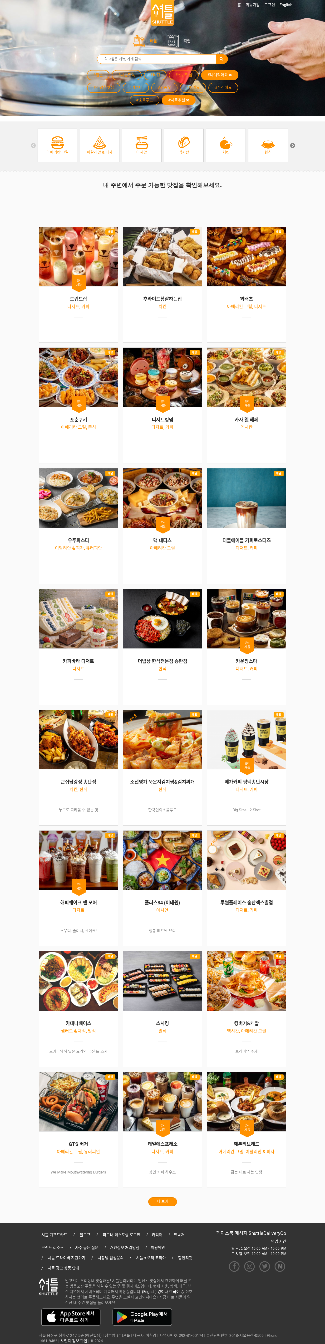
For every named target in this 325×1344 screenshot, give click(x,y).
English (286, 5)
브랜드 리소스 (52, 1247)
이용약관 (158, 1247)
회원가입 (253, 5)
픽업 (187, 41)
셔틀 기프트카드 (54, 1235)
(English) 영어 (153, 1291)
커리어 (157, 1235)
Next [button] (292, 145)
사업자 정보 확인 (73, 1341)
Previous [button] (32, 145)
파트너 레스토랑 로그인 (121, 1235)
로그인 (269, 5)
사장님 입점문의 (111, 1258)
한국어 (174, 1291)
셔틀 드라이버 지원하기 (66, 1258)
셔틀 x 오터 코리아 (151, 1258)
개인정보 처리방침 (124, 1247)
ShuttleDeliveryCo (267, 1233)
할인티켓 (185, 1258)
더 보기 (162, 1201)
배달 (153, 41)
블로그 (85, 1235)
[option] (57, 145)
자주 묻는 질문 (86, 1247)
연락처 (179, 1235)
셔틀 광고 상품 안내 (63, 1268)
